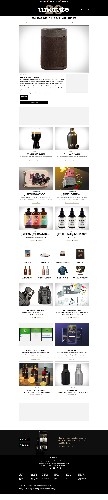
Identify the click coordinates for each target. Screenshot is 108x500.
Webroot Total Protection (36, 350)
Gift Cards (33, 479)
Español (56, 474)
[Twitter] (47, 468)
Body (70, 18)
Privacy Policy (81, 475)
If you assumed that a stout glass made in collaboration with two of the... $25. (36, 157)
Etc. (20, 481)
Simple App (72, 350)
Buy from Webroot (36, 359)
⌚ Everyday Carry (77, 22)
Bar (25, 74)
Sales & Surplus (34, 478)
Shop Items (40, 161)
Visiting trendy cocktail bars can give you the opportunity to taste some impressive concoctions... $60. (72, 313)
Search (81, 9)
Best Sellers (33, 475)
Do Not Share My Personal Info (82, 479)
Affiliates (68, 477)
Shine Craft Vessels (72, 154)
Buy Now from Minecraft (72, 202)
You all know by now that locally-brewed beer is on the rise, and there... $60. (72, 393)
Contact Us (45, 475)
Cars (45, 18)
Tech (50, 18)
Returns (44, 477)
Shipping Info (45, 478)
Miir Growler (72, 390)
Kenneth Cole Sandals (36, 194)
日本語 (55, 478)
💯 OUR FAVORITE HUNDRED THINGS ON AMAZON (58, 22)
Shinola (47, 93)
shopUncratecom (55, 1)
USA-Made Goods (25, 93)
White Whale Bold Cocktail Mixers (36, 234)
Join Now (72, 359)
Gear (34, 18)
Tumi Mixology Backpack (36, 310)
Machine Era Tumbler (29, 77)
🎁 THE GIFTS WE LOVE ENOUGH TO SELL (35, 22)
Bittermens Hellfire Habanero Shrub (72, 234)
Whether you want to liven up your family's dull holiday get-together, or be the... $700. (36, 313)
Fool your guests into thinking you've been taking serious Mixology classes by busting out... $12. (36, 236)
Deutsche (56, 477)
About (67, 474)
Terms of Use (81, 474)
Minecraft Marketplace (72, 194)
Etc (74, 18)
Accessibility (81, 477)
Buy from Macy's (36, 202)
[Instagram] (57, 468)
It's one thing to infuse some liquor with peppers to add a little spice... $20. (72, 236)
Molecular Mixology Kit (72, 310)
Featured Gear (36, 191)
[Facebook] (54, 468)
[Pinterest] (60, 468)
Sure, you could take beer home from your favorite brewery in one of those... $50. (72, 157)
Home (21, 74)
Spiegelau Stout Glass (36, 154)
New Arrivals (34, 474)
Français (56, 475)
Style (39, 18)
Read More (32, 161)
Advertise (68, 475)
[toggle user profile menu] (85, 10)
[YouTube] (50, 468)
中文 (55, 479)
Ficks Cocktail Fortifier (36, 390)
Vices (64, 18)
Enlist (67, 478)
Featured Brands (35, 477)
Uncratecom (44, 1)
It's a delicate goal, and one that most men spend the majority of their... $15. (36, 393)
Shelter (57, 18)
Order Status (45, 474)
